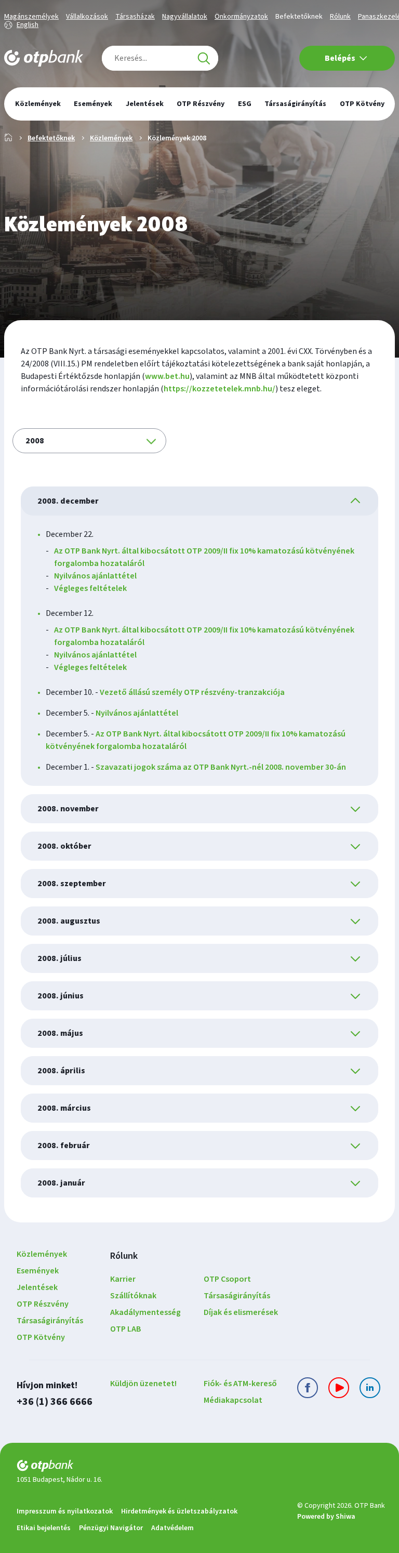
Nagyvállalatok (184, 16)
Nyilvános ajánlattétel (95, 576)
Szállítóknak (133, 1295)
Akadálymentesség (145, 1312)
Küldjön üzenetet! (143, 1383)
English (27, 25)
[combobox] (160, 58)
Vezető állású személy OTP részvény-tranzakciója (192, 692)
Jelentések (37, 1287)
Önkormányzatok (241, 16)
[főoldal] (153, 1467)
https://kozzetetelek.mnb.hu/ (219, 388)
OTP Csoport (227, 1279)
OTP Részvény (43, 1304)
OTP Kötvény (41, 1337)
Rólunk (340, 16)
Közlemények (111, 138)
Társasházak (135, 16)
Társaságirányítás (50, 1320)
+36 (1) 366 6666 (54, 1401)
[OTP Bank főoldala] (43, 58)
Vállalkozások (87, 16)
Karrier (123, 1279)
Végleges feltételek (90, 588)
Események (38, 1270)
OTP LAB (125, 1329)
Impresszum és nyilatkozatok (65, 1511)
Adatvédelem (172, 1528)
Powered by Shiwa (326, 1516)
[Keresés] (203, 58)
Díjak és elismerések (241, 1312)
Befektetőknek (299, 16)
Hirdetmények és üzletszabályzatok (179, 1511)
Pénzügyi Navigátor (111, 1528)
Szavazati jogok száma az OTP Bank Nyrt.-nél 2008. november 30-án (221, 767)
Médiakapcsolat (233, 1400)
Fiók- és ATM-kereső (240, 1383)
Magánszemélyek (31, 16)
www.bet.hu (167, 376)
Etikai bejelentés (44, 1528)
